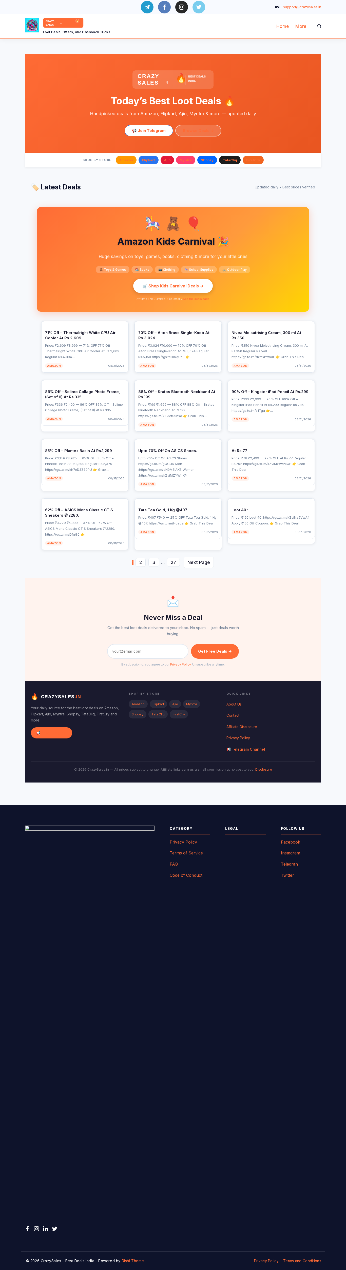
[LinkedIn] (45, 1228)
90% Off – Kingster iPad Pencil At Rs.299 (270, 391)
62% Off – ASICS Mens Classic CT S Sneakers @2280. (79, 512)
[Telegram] (147, 7)
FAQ (174, 864)
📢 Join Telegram (149, 130)
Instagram (290, 852)
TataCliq (230, 160)
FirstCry (253, 160)
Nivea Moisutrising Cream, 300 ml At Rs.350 (266, 335)
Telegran (289, 864)
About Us (234, 704)
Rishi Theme (133, 1261)
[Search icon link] (318, 26)
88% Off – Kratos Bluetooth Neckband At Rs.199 (176, 394)
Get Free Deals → (215, 651)
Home (282, 26)
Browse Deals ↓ (198, 130)
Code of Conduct (186, 875)
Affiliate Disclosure (241, 727)
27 (173, 562)
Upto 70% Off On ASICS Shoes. (167, 450)
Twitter (287, 875)
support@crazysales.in (302, 7)
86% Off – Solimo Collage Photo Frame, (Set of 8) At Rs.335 (82, 394)
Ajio (167, 160)
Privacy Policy (180, 664)
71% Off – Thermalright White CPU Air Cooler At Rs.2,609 (80, 335)
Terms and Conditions (302, 1261)
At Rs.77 (239, 450)
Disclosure (263, 769)
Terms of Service (186, 852)
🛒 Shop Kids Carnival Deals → (173, 285)
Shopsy (207, 160)
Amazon (126, 160)
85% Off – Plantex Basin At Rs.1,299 (78, 450)
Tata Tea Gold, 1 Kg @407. (163, 509)
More (300, 26)
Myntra (186, 160)
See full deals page (196, 299)
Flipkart (148, 160)
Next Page (198, 562)
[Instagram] (181, 7)
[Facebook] (164, 7)
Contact (232, 715)
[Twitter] (199, 7)
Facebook (290, 842)
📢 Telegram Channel (245, 749)
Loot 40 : (240, 509)
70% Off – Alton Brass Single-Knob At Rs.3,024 (173, 335)
